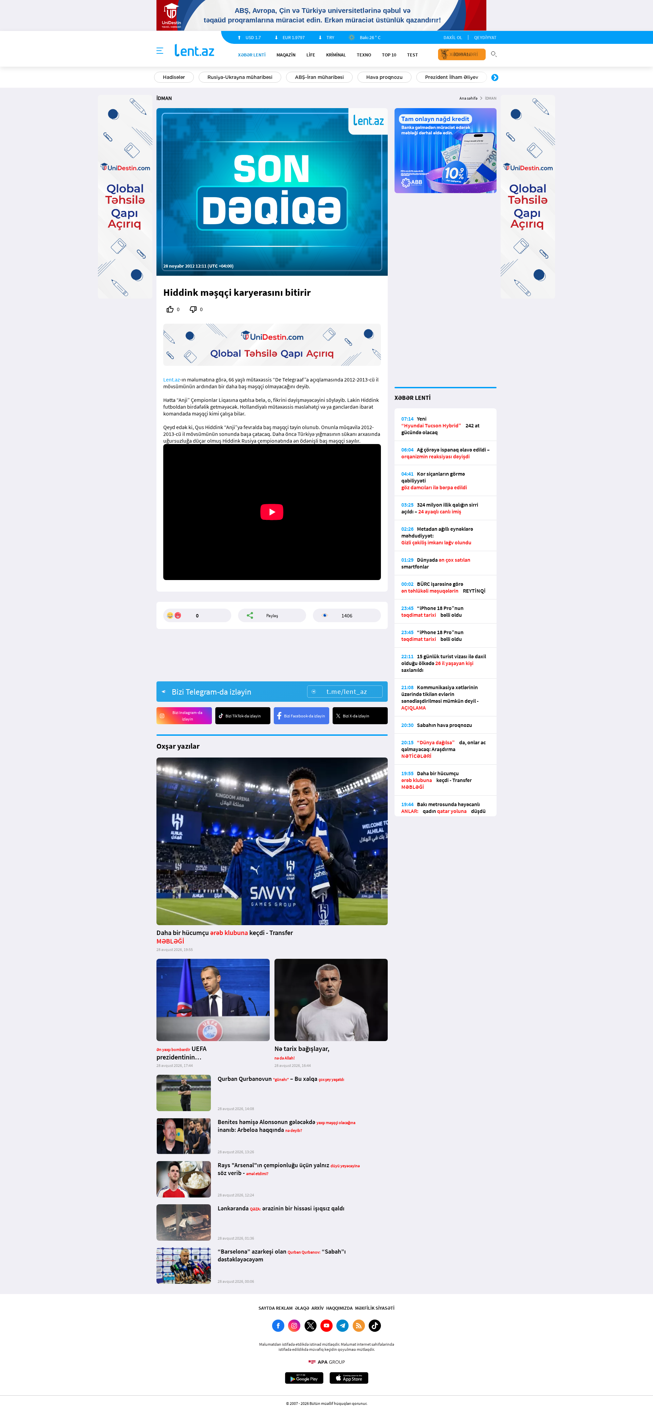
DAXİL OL (452, 37)
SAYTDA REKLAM (275, 1308)
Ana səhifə (468, 98)
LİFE (310, 55)
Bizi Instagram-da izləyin (187, 715)
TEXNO (364, 55)
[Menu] (159, 51)
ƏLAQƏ (302, 1308)
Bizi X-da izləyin (356, 715)
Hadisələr (174, 77)
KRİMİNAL (336, 55)
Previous (158, 78)
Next (495, 78)
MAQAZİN (286, 55)
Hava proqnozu (384, 77)
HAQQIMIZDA (339, 1308)
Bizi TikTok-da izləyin (243, 715)
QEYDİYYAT (485, 37)
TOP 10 (389, 55)
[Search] (494, 53)
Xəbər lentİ (252, 55)
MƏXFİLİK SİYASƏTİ (375, 1308)
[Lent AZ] (194, 51)
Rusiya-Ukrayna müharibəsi (239, 77)
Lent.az (171, 379)
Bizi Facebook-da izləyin (304, 715)
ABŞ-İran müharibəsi (319, 77)
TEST (412, 55)
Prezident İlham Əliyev (451, 77)
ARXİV (318, 1308)
